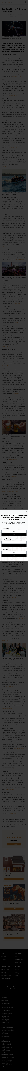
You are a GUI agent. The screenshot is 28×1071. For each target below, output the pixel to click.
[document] (14, 535)
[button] (26, 511)
